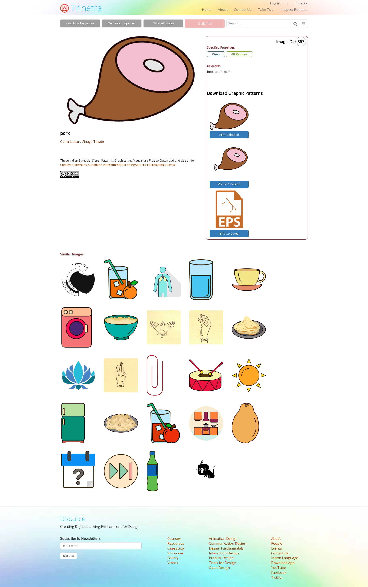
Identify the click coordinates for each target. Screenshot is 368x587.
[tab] (80, 23)
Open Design (219, 567)
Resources (175, 543)
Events (276, 548)
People (276, 543)
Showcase (175, 553)
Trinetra (85, 8)
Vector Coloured (229, 184)
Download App (283, 562)
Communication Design (227, 543)
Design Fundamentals (226, 548)
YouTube (278, 567)
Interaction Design (224, 553)
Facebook (278, 572)
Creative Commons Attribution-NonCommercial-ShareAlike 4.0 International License (118, 165)
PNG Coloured (229, 135)
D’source (72, 518)
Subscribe (69, 555)
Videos (172, 562)
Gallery (172, 557)
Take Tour (266, 9)
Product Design (221, 557)
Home (206, 9)
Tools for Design (222, 562)
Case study (176, 548)
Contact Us (243, 9)
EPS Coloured (229, 233)
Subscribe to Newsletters (80, 538)
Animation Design (223, 538)
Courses (174, 538)
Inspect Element (294, 9)
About (223, 9)
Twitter (277, 577)
